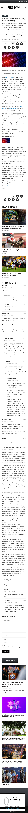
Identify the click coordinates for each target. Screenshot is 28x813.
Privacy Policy (13, 811)
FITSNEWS (9, 77)
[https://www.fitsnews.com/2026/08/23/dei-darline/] (14, 775)
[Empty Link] (23, 660)
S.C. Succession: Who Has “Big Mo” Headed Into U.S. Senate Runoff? (12, 762)
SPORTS (5, 15)
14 (18, 39)
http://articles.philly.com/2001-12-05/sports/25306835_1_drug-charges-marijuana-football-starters (16, 393)
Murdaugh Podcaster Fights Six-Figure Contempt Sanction (13, 715)
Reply (24, 285)
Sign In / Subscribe (23, 1)
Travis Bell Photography (7, 185)
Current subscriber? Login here (12, 808)
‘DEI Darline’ (6, 784)
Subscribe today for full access (12, 806)
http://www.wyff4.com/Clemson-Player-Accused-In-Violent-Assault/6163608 (16, 385)
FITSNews (6, 39)
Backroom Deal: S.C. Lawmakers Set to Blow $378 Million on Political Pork (13, 738)
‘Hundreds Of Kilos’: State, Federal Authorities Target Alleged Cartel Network (12, 684)
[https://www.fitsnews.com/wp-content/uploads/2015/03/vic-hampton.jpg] (6, 144)
